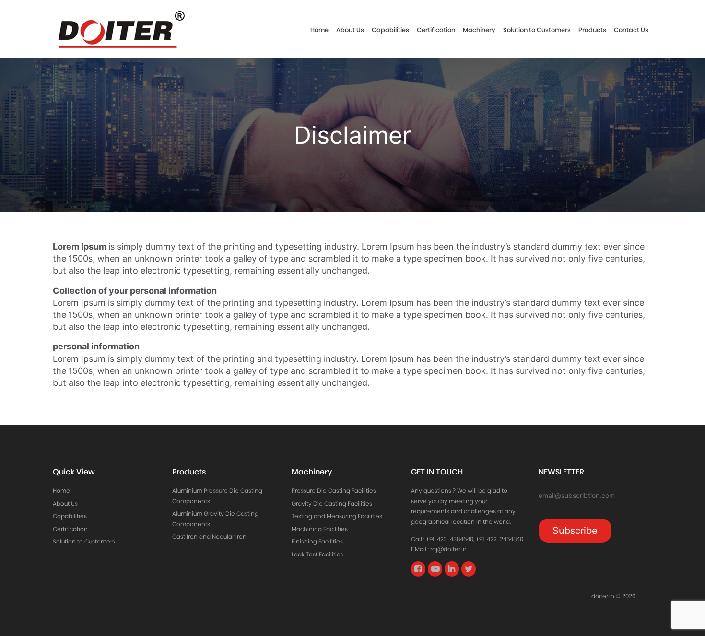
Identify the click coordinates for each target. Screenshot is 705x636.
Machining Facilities (320, 529)
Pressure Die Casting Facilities (334, 490)
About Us (350, 30)
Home (319, 30)
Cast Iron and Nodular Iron (209, 536)
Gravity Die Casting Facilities (332, 503)
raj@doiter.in (448, 549)
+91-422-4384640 (449, 539)
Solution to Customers (537, 30)
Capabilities (390, 30)
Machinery (479, 30)
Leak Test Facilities (317, 554)
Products (592, 30)
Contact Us (631, 30)
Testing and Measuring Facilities (337, 516)
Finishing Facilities (317, 541)
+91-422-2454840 (499, 539)
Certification (436, 30)
